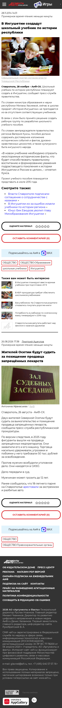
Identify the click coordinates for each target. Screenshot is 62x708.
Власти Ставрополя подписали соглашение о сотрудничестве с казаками (27, 197)
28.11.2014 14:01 (9, 13)
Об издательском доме (19, 567)
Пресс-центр (46, 567)
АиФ (32, 406)
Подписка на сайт (15, 583)
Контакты (37, 583)
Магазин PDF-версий (31, 571)
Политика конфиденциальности (26, 595)
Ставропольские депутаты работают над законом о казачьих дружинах (35, 324)
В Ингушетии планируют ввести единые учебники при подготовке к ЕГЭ (35, 283)
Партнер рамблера (30, 692)
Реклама (8, 571)
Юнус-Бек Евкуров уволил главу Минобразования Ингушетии (28, 212)
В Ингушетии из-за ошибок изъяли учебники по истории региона (30, 205)
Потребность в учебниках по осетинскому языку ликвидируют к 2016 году (36, 314)
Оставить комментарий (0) (31, 238)
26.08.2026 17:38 (10, 341)
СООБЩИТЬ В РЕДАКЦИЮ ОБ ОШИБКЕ (26, 600)
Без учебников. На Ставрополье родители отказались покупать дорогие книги (36, 304)
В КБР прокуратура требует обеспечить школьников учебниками (35, 293)
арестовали (31, 486)
